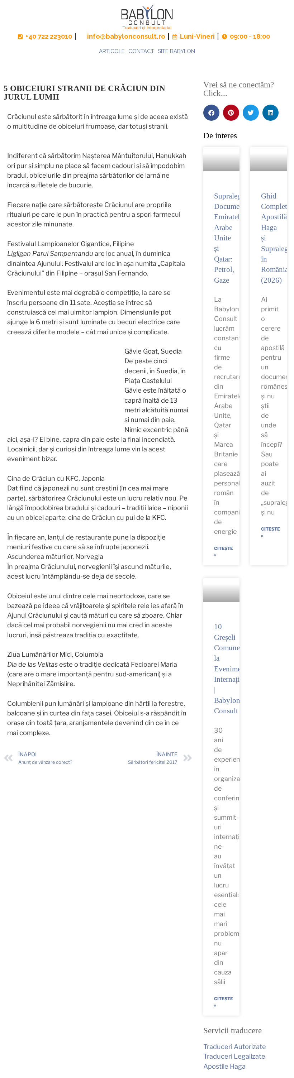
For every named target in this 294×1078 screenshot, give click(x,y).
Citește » (223, 551)
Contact (141, 51)
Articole (112, 51)
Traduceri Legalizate (234, 1056)
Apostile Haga (224, 1066)
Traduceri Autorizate (234, 1046)
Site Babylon (176, 51)
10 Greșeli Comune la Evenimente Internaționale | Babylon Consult (235, 668)
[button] (211, 113)
